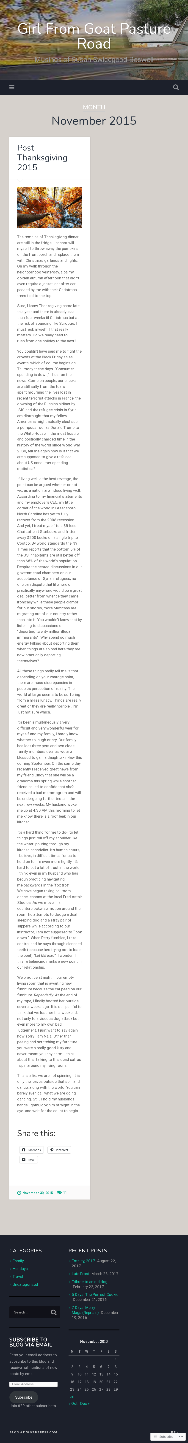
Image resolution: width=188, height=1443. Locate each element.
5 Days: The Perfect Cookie (95, 1294)
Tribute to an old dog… (91, 1281)
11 (65, 1193)
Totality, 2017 (83, 1261)
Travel (18, 1276)
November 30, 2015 (37, 1193)
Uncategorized (25, 1284)
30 (72, 1397)
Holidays (20, 1268)
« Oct (73, 1403)
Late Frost (80, 1273)
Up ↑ (175, 1432)
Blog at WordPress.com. (33, 1432)
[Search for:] (34, 1312)
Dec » (85, 1403)
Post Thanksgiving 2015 (42, 157)
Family (18, 1261)
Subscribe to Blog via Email (30, 1342)
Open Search (175, 87)
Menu (12, 87)
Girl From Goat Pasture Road (94, 36)
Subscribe (23, 1397)
